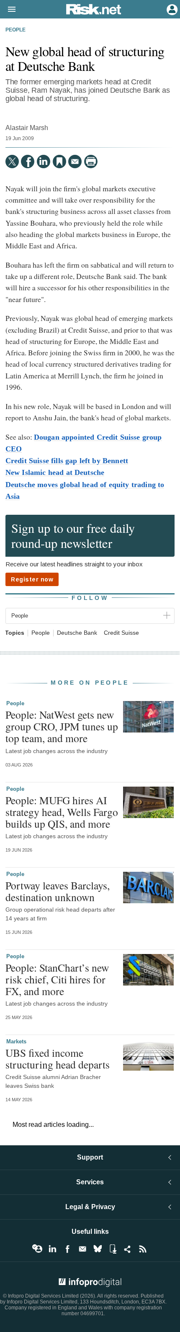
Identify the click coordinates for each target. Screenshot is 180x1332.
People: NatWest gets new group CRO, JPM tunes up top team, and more (61, 726)
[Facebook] (27, 161)
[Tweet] (12, 161)
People (15, 30)
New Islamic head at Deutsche (54, 472)
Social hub (128, 1249)
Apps (113, 1249)
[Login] (171, 8)
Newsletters (82, 1249)
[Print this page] (91, 161)
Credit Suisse (121, 633)
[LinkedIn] (43, 161)
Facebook (67, 1249)
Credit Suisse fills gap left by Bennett (66, 460)
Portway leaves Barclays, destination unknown (57, 891)
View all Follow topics (37, 1249)
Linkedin (52, 1249)
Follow (90, 597)
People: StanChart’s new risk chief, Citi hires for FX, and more (57, 979)
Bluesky (98, 1249)
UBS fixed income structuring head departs (57, 1058)
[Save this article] (59, 161)
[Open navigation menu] (8, 10)
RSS (143, 1249)
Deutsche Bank (77, 633)
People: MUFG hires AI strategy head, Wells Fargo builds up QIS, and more (61, 811)
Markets (16, 1041)
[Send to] (75, 161)
